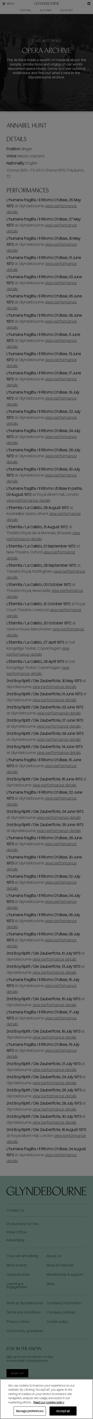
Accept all (63, 1411)
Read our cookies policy (48, 1402)
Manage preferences (29, 1411)
